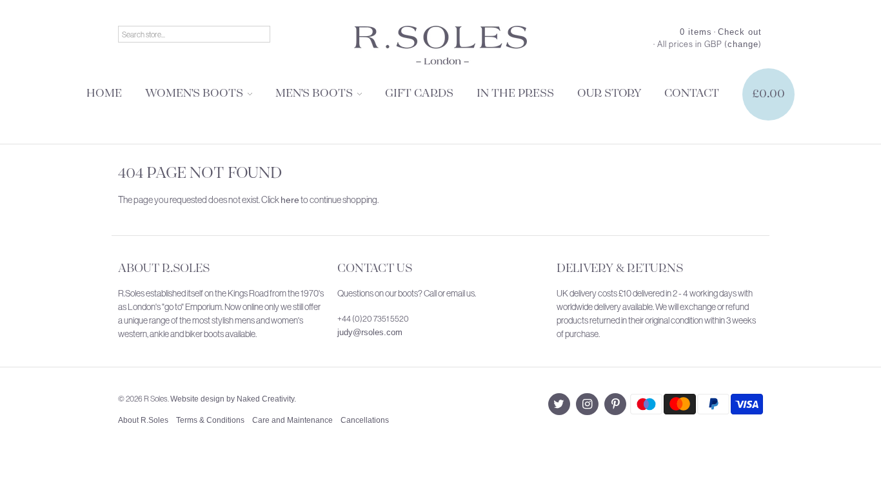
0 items (696, 32)
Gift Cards (419, 94)
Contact (691, 94)
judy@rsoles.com (369, 332)
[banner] (440, 45)
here (290, 200)
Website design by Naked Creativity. (233, 398)
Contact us (374, 268)
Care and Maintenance (292, 420)
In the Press (515, 94)
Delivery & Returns (620, 268)
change (743, 44)
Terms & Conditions (210, 420)
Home (104, 94)
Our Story (609, 94)
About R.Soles (164, 268)
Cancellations (365, 420)
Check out (740, 32)
